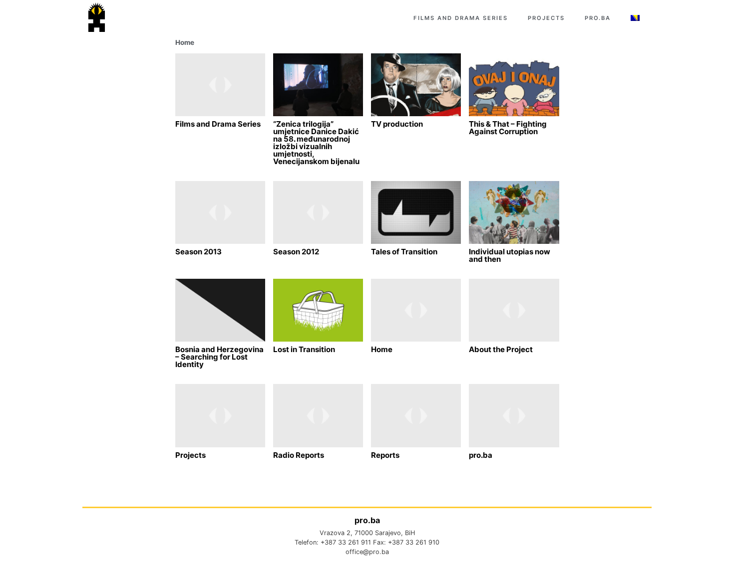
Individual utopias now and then (509, 255)
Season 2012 (296, 251)
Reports (385, 455)
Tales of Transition (404, 251)
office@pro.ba (367, 552)
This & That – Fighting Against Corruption (508, 127)
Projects (546, 17)
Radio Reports (298, 455)
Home (184, 42)
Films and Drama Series (460, 17)
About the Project (501, 349)
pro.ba (598, 17)
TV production (397, 124)
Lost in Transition (304, 349)
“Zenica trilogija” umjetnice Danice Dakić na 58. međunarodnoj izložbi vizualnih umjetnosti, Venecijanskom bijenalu (316, 142)
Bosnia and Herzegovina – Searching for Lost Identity (219, 357)
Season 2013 (198, 251)
